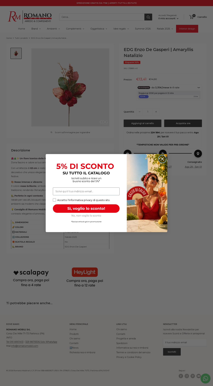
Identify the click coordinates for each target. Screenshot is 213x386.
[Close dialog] (162, 159)
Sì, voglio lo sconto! (86, 208)
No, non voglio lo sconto (86, 215)
